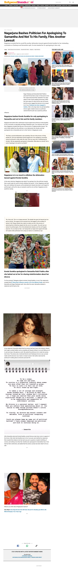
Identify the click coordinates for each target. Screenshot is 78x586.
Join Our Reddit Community (54, 8)
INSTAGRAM (21, 56)
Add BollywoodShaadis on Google (27, 89)
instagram (15, 557)
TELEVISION (21, 5)
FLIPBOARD (12, 56)
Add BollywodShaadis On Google (28, 8)
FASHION (42, 5)
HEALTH (69, 5)
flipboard (24, 555)
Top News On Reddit (41, 8)
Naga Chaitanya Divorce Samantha (14, 49)
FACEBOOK (16, 56)
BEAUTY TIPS (64, 5)
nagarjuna (31, 49)
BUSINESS (47, 5)
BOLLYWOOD (16, 5)
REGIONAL (34, 5)
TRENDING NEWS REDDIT (39, 56)
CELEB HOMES (58, 5)
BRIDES (38, 5)
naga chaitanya (37, 49)
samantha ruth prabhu (25, 49)
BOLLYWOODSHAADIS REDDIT (29, 56)
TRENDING (11, 5)
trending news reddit (36, 557)
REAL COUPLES (52, 5)
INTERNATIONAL (28, 5)
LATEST (6, 5)
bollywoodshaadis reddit (24, 557)
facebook (29, 555)
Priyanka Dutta (11, 52)
